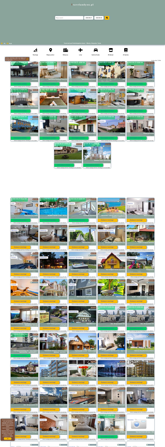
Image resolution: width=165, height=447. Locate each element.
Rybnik (100, 338)
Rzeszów (101, 94)
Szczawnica (101, 257)
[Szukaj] (107, 18)
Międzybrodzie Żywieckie (106, 230)
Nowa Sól (43, 67)
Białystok (130, 67)
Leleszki (100, 203)
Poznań (42, 94)
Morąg (129, 121)
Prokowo (14, 365)
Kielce (42, 121)
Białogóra (43, 338)
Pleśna (129, 338)
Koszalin (100, 365)
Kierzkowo (58, 148)
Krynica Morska (132, 284)
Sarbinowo (72, 338)
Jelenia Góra (73, 365)
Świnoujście (14, 311)
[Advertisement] (82, 184)
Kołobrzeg (43, 230)
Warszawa (14, 94)
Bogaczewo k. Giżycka (76, 94)
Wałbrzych (72, 392)
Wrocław (42, 420)
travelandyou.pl (82, 4)
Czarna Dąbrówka (132, 230)
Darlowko (72, 284)
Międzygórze (73, 311)
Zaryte (71, 121)
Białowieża (14, 67)
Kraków (100, 67)
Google (4, 422)
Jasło (12, 121)
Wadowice (72, 67)
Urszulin (13, 284)
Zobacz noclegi (107, 220)
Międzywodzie (131, 257)
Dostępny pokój (20, 83)
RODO (11, 436)
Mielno (42, 311)
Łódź (12, 203)
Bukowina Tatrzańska (75, 257)
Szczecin (101, 392)
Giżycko (71, 230)
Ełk (41, 203)
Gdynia (100, 420)
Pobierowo (43, 257)
